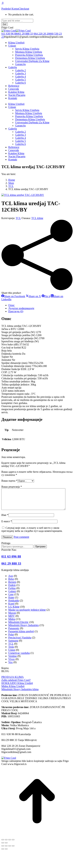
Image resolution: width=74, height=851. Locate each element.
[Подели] (9, 839)
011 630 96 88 (9, 33)
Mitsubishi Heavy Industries (23, 625)
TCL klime (37, 218)
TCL (18, 218)
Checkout (24, 8)
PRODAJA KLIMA (12, 676)
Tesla (11, 646)
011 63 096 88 (11, 556)
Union (11, 649)
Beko (11, 578)
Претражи (40, 546)
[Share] (6, 845)
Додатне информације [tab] (21, 308)
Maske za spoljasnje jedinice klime (27, 609)
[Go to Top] (37, 835)
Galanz (12, 591)
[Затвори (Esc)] (13, 839)
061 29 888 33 (25, 33)
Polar (11, 634)
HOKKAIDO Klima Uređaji (17, 683)
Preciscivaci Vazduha (19, 637)
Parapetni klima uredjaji (21, 631)
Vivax (11, 659)
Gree (11, 594)
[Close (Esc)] (2, 845)
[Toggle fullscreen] (9, 845)
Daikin (12, 585)
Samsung (13, 640)
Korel (11, 603)
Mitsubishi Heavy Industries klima (20, 689)
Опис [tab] (11, 305)
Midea (11, 619)
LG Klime (13, 606)
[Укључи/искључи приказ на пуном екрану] (6, 839)
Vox (10, 662)
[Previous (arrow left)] (2, 848)
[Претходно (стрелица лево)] (2, 842)
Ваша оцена (9, 480)
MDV (11, 615)
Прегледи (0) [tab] (15, 311)
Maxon (12, 612)
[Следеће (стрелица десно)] (6, 842)
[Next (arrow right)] (6, 848)
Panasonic (13, 628)
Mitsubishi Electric (18, 622)
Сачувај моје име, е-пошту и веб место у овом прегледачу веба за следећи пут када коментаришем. (31, 529)
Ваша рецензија (11, 486)
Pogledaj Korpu (10, 8)
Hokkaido (13, 600)
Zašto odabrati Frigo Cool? (16, 680)
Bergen (12, 582)
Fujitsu (12, 588)
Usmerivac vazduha (19, 652)
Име (4, 515)
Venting (12, 656)
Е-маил (6, 521)
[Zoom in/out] (13, 845)
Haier (11, 597)
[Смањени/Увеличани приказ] (2, 839)
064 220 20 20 (41, 33)
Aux (10, 575)
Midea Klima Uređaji (12, 686)
